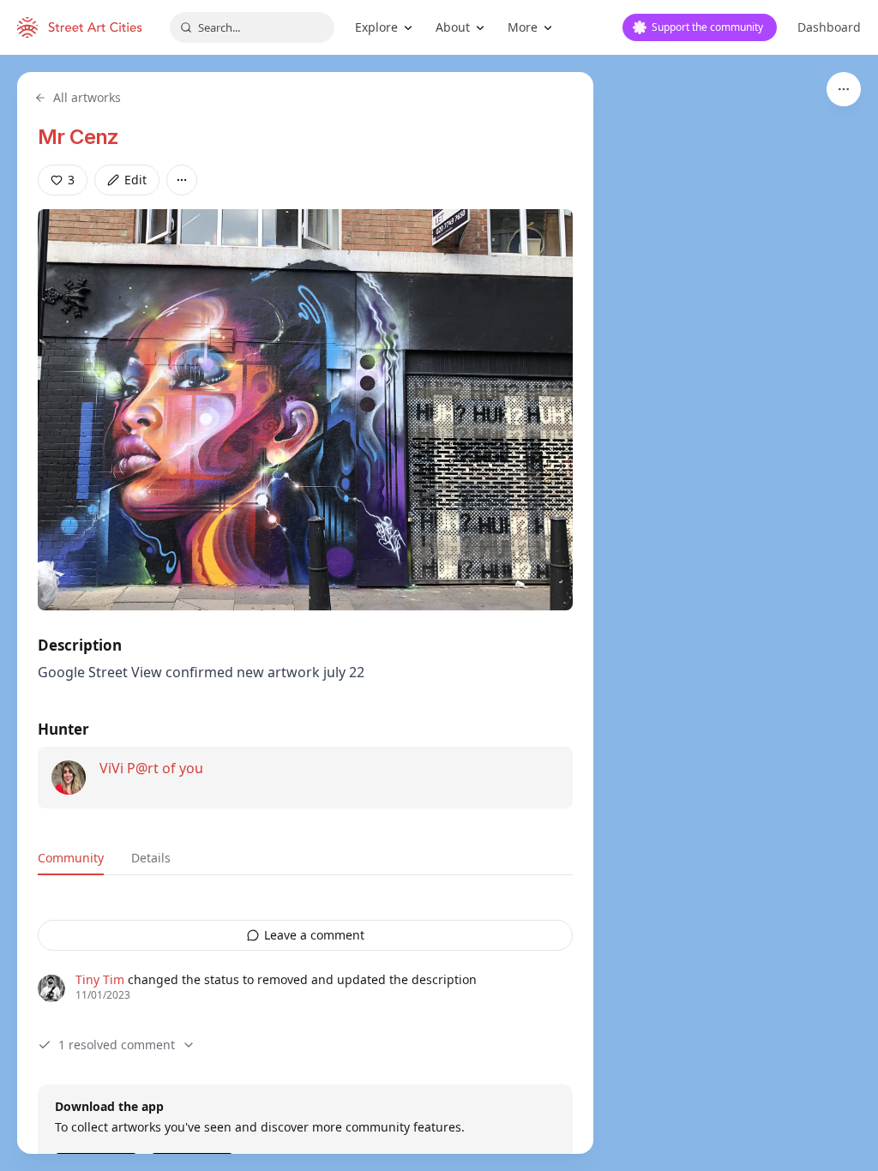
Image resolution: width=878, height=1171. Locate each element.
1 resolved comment (116, 1044)
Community (71, 858)
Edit (135, 179)
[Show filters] (844, 89)
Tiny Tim (99, 979)
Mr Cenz (78, 136)
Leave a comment (314, 935)
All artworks (87, 97)
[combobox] (252, 27)
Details (151, 858)
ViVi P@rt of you (151, 768)
